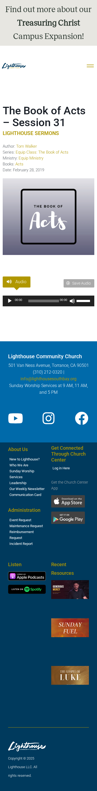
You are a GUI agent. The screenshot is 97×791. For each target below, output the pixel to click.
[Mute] (72, 301)
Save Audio (81, 283)
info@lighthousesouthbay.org (48, 378)
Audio (20, 281)
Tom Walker (26, 146)
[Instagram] (48, 418)
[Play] (9, 301)
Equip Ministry (31, 158)
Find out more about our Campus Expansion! (48, 23)
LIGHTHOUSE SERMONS (31, 133)
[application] (48, 301)
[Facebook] (81, 418)
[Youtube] (15, 418)
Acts (19, 164)
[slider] (84, 300)
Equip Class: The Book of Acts (42, 152)
